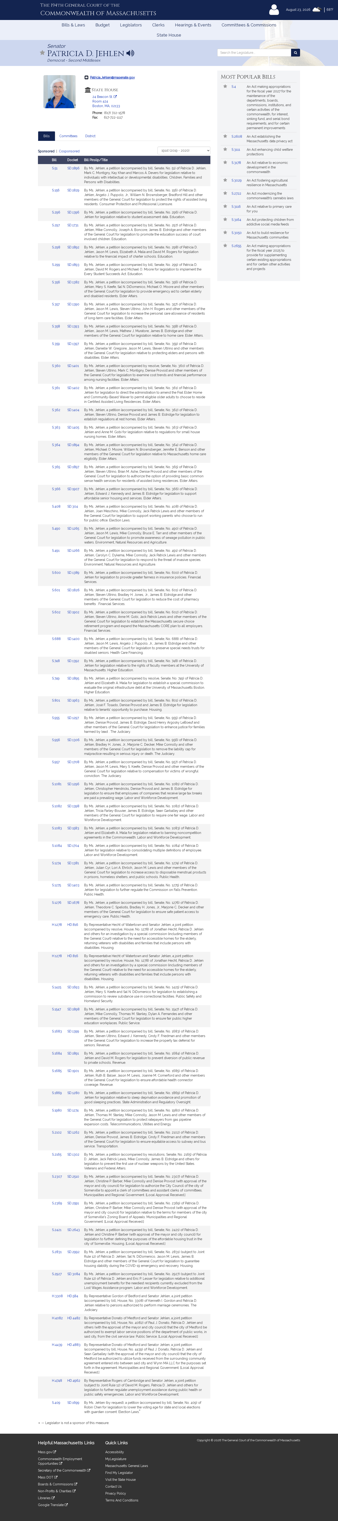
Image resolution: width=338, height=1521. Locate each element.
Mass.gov (45, 1452)
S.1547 (57, 1009)
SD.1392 (73, 661)
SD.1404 (73, 410)
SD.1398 (73, 806)
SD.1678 (73, 902)
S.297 (56, 225)
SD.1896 (73, 168)
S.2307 (57, 1176)
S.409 (56, 1402)
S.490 (56, 528)
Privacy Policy (115, 1493)
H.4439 (57, 1345)
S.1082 (57, 806)
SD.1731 (72, 225)
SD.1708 (73, 762)
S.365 (56, 467)
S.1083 (57, 828)
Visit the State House (120, 1479)
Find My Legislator (119, 1473)
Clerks (158, 25)
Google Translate (51, 1505)
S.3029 (237, 180)
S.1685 (57, 1071)
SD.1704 (73, 845)
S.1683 (57, 1031)
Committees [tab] (68, 136)
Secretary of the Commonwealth (62, 1470)
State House (169, 35)
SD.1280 (73, 1093)
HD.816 (72, 925)
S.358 (56, 326)
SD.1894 (73, 445)
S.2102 (57, 1132)
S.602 (56, 612)
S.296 (56, 212)
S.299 (56, 265)
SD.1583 (73, 828)
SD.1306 (73, 740)
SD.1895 (73, 678)
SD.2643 (73, 1230)
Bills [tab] (46, 136)
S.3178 (237, 163)
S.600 (57, 572)
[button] (42, 53)
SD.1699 (73, 1402)
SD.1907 (73, 489)
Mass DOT (46, 1477)
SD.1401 (73, 366)
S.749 (56, 678)
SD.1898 (73, 1009)
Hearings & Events (193, 25)
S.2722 (237, 193)
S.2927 (57, 1274)
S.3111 (236, 149)
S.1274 (57, 863)
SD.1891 (73, 1053)
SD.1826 (73, 590)
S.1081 (57, 784)
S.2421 (57, 1230)
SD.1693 (73, 987)
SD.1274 (73, 1110)
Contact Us (113, 1486)
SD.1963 (73, 700)
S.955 (56, 718)
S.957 (56, 762)
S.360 (56, 366)
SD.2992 (73, 1252)
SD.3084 (73, 1274)
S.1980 (57, 1110)
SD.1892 (73, 247)
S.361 (56, 388)
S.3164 (237, 220)
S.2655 (237, 246)
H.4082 (58, 1318)
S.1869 (57, 1093)
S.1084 (57, 845)
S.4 (234, 86)
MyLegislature (115, 1459)
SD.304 (72, 506)
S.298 (56, 247)
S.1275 (57, 885)
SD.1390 (73, 304)
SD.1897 (73, 467)
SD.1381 (73, 863)
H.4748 (57, 1380)
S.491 (56, 550)
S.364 (56, 445)
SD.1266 (73, 550)
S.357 (56, 304)
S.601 (56, 590)
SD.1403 (73, 885)
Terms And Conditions (121, 1500)
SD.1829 (73, 190)
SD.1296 (73, 784)
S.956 (56, 740)
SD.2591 (73, 1203)
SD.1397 (73, 344)
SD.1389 (73, 572)
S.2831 (57, 1252)
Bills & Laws (73, 25)
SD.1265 (73, 528)
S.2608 (237, 136)
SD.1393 (73, 326)
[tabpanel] (124, 788)
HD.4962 (73, 1380)
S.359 (56, 344)
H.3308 (58, 1296)
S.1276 (57, 902)
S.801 (56, 700)
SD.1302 (73, 1154)
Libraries (45, 1498)
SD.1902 (73, 612)
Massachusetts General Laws (126, 1466)
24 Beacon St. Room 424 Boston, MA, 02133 (106, 101)
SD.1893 (73, 265)
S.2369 (57, 1203)
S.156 (56, 190)
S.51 (55, 168)
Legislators (131, 25)
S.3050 (237, 233)
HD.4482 (73, 1318)
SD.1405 (73, 427)
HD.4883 (73, 1345)
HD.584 (72, 1296)
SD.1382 (73, 282)
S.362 (56, 410)
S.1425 (57, 987)
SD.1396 (73, 212)
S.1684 (57, 1053)
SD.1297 (73, 718)
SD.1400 (73, 639)
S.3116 (237, 206)
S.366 (56, 489)
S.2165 (57, 1154)
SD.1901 (73, 1071)
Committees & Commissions (249, 25)
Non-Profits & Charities (55, 1491)
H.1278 (57, 925)
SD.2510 (73, 1176)
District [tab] (90, 136)
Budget (102, 25)
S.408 (56, 506)
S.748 (56, 661)
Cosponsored (69, 151)
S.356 (56, 282)
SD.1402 (73, 388)
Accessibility (114, 1452)
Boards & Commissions (56, 1484)
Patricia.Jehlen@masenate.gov (112, 77)
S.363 (56, 427)
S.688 (57, 639)
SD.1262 (73, 1132)
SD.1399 (73, 1031)
